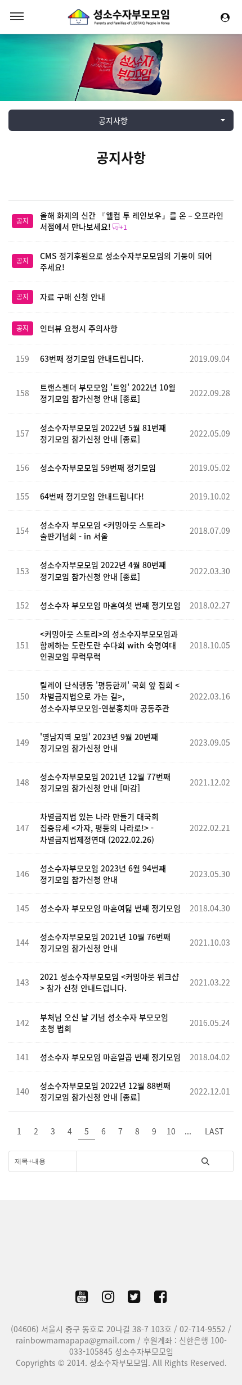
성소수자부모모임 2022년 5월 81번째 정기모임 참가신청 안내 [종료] (103, 433)
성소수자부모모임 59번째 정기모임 (98, 467)
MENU (17, 17)
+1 (123, 227)
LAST (214, 1131)
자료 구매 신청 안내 (72, 296)
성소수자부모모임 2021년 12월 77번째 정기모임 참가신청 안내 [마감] (105, 782)
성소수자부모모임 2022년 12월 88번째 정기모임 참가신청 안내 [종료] (105, 1091)
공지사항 (121, 157)
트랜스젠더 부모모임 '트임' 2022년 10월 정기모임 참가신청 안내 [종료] (108, 393)
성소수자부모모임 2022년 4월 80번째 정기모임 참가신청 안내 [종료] (103, 570)
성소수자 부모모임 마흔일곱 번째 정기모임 (110, 1056)
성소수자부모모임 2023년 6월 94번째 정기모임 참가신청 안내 (103, 873)
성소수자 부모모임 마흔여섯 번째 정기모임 (110, 605)
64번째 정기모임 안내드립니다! (92, 496)
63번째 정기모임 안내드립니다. (92, 358)
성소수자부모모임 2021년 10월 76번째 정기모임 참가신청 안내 (105, 942)
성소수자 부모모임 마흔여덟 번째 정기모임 (110, 908)
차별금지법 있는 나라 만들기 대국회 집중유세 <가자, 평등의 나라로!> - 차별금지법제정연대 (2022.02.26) (99, 827)
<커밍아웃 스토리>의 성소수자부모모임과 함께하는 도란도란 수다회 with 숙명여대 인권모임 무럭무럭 (109, 645)
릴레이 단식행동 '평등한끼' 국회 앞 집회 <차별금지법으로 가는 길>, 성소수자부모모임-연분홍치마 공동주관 (110, 696)
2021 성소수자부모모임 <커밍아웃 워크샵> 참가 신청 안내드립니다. (109, 982)
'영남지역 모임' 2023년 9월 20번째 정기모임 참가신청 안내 (99, 742)
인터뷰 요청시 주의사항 (79, 328)
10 (171, 1131)
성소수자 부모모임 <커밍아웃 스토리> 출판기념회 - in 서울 (102, 530)
